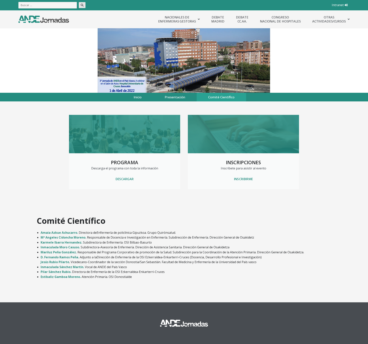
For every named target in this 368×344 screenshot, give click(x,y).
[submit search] (82, 5)
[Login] (347, 5)
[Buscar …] (47, 5)
